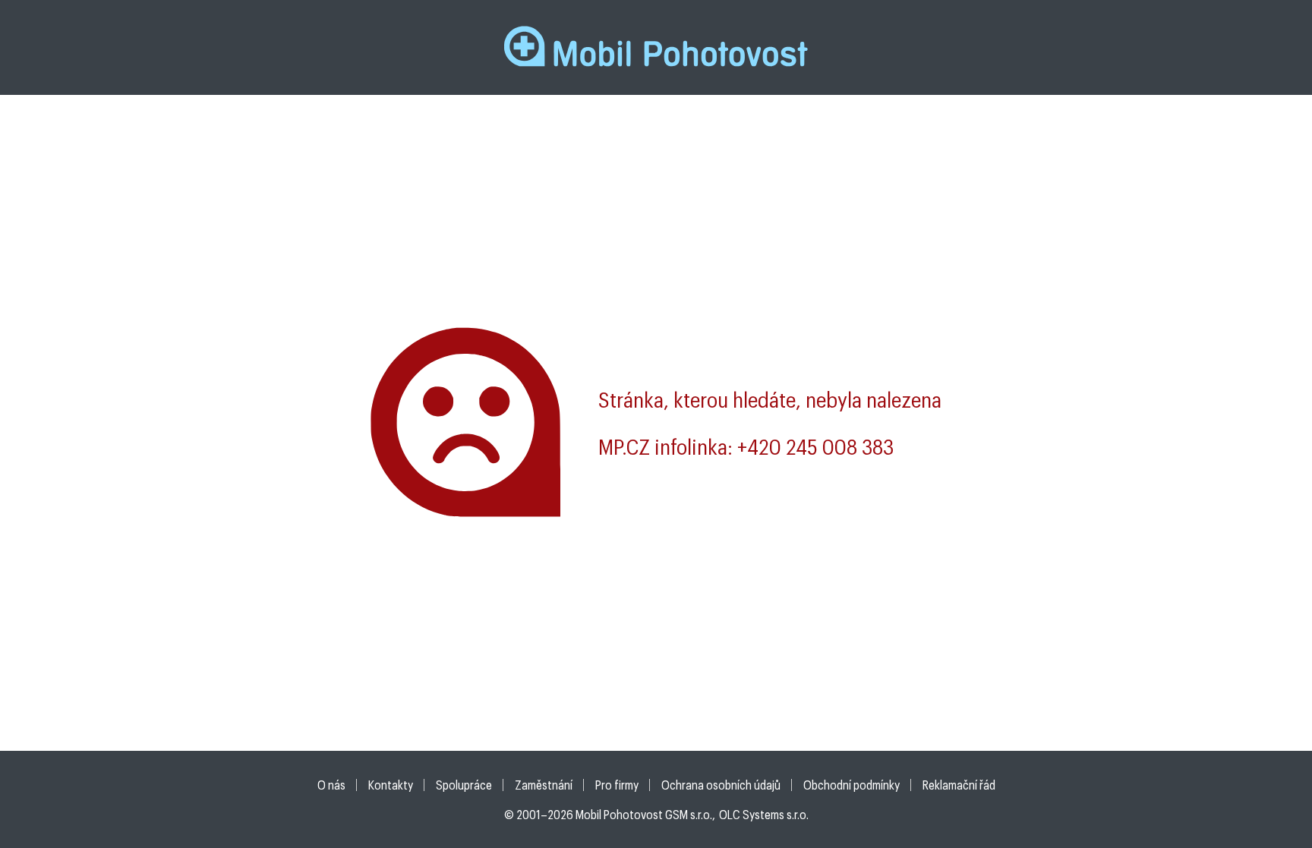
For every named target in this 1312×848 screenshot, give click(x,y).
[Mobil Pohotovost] (656, 47)
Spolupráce (464, 784)
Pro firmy (617, 784)
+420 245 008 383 (815, 446)
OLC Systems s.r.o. (764, 814)
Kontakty (390, 784)
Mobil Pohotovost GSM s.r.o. (644, 814)
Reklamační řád (958, 784)
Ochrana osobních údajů (721, 784)
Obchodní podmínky (851, 784)
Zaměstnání (543, 784)
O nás (331, 784)
